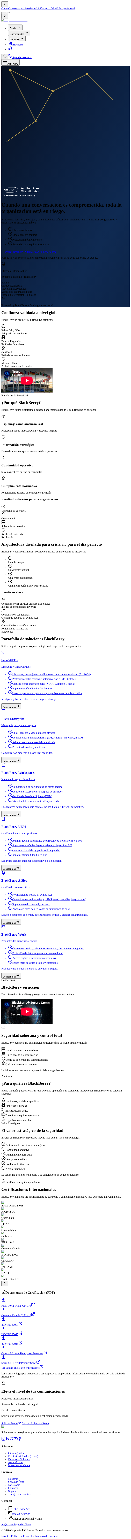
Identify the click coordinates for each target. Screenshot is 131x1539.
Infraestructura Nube (19, 1465)
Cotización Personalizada (35, 1423)
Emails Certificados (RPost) (23, 1456)
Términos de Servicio (45, 1536)
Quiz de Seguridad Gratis (16, 1524)
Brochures (17, 44)
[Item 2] (5, 12)
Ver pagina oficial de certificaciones (20, 1367)
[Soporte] (10, 49)
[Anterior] (4, 4)
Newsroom (14, 1484)
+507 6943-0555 (21, 1509)
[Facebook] (20, 1439)
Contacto (13, 1488)
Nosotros (13, 1478)
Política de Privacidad (22, 1536)
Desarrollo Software (19, 1459)
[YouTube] (16, 1439)
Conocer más (9, 707)
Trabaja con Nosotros (19, 1494)
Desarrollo (14, 39)
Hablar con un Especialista (41, 251)
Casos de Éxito (16, 1481)
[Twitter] (12, 1439)
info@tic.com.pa (21, 1513)
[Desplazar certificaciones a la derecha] (4, 1283)
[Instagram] (3, 1439)
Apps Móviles (15, 1462)
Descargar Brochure (12, 251)
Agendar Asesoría (22, 57)
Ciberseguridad (17, 34)
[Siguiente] (4, 16)
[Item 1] (2, 12)
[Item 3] (8, 12)
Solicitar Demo (9, 1423)
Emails (13, 28)
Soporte (12, 1491)
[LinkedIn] (7, 1439)
